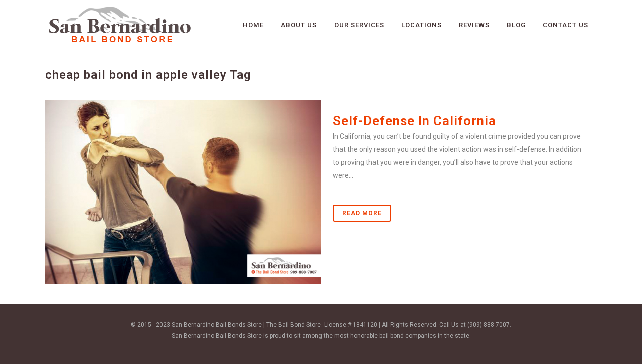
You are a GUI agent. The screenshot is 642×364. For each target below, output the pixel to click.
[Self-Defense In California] (183, 192)
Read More (362, 213)
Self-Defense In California (414, 120)
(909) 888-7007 (488, 324)
